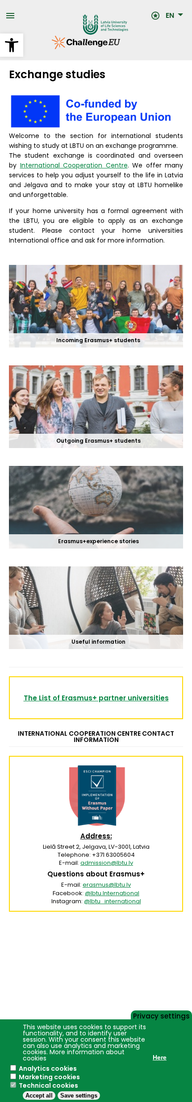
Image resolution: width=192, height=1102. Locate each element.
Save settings (78, 1095)
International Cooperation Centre (74, 165)
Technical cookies (48, 1085)
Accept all (39, 1095)
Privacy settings (161, 1015)
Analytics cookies (48, 1068)
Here (160, 1057)
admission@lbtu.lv (106, 863)
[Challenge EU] (52, 47)
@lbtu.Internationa (111, 893)
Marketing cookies (49, 1077)
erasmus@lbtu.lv (107, 884)
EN (170, 15)
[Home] (83, 15)
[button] (11, 45)
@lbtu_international (112, 901)
